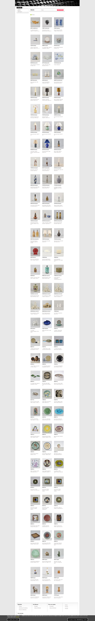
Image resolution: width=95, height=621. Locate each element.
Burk (56, 257)
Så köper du (43, 4)
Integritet (20, 615)
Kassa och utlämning (22, 609)
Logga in (72, 1)
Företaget (36, 606)
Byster (56, 311)
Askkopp (33, 45)
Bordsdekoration (58, 80)
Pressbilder (52, 606)
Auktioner (34, 4)
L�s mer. (17, 616)
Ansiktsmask (45, 28)
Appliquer (57, 28)
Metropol (23, 3)
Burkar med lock (46, 293)
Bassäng (57, 45)
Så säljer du (52, 4)
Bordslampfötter (58, 220)
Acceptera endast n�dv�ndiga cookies (78, 619)
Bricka (44, 257)
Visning (20, 606)
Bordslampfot (57, 149)
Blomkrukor (34, 80)
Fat (56, 328)
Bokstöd (45, 80)
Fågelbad (45, 328)
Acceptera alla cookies (13, 619)
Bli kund (68, 1)
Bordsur (33, 257)
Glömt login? (20, 11)
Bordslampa (34, 97)
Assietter (45, 45)
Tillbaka (33, 14)
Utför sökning (60, 9)
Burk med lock (46, 275)
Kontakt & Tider (60, 4)
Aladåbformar (34, 28)
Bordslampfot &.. (46, 220)
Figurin (44, 559)
